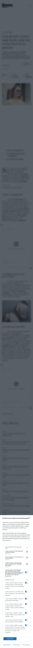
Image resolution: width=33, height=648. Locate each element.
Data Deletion (7, 644)
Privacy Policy (26, 644)
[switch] (26, 552)
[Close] (29, 518)
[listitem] (16, 547)
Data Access (16, 644)
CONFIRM (10, 638)
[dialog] (16, 581)
